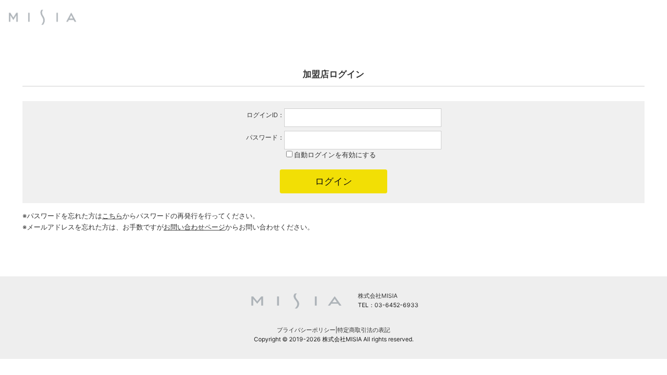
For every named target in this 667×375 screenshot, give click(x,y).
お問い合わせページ (194, 227)
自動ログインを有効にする (335, 154)
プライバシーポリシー (306, 329)
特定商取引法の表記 (363, 329)
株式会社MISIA (377, 295)
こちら (112, 215)
